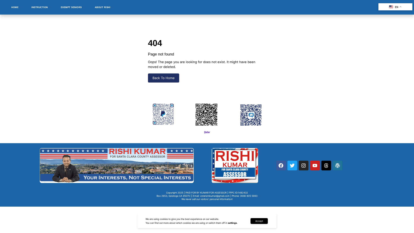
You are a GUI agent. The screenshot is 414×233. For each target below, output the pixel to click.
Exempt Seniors (71, 7)
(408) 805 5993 (248, 195)
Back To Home (164, 78)
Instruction (39, 7)
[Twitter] (292, 165)
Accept (259, 221)
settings (232, 223)
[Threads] (326, 165)
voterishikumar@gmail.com (215, 195)
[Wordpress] (337, 165)
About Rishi (102, 7)
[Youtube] (315, 165)
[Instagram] (303, 165)
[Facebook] (281, 165)
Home (14, 7)
